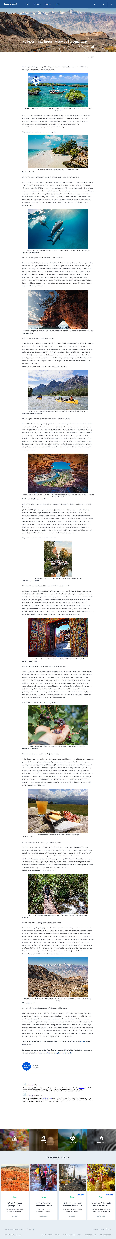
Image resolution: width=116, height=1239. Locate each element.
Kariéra (50, 1235)
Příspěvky (48, 4)
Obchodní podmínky (69, 1235)
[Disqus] (58, 1103)
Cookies (43, 1235)
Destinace (36, 4)
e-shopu (82, 1041)
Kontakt (57, 1235)
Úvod (26, 4)
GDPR (79, 1235)
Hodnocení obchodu (105, 1235)
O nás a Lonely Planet (89, 1235)
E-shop (57, 4)
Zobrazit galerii (84, 47)
